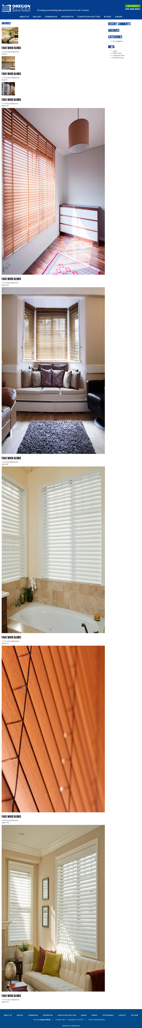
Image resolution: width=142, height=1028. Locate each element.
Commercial (51, 16)
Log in (115, 51)
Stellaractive (14, 52)
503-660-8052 (132, 8)
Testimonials (108, 1015)
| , (69, 1020)
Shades (118, 16)
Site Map (134, 1015)
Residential (67, 16)
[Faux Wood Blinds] (10, 42)
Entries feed (117, 53)
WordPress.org (118, 58)
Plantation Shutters (89, 16)
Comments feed (118, 55)
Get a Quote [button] (133, 6)
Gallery (37, 16)
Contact (122, 1015)
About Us (24, 16)
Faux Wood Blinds (11, 47)
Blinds (107, 16)
